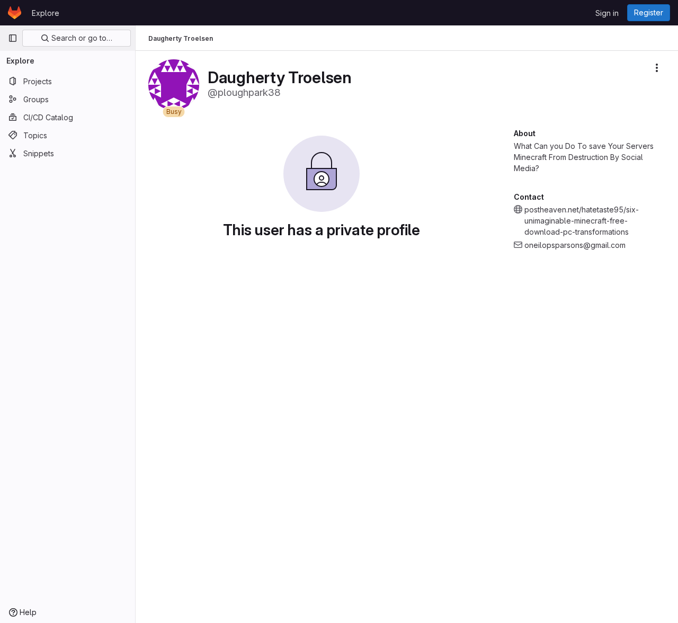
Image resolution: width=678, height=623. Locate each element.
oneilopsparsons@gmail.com (575, 245)
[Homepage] (14, 12)
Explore (45, 12)
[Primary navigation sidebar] (12, 38)
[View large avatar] (173, 83)
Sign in (607, 12)
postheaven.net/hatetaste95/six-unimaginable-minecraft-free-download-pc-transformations (581, 220)
